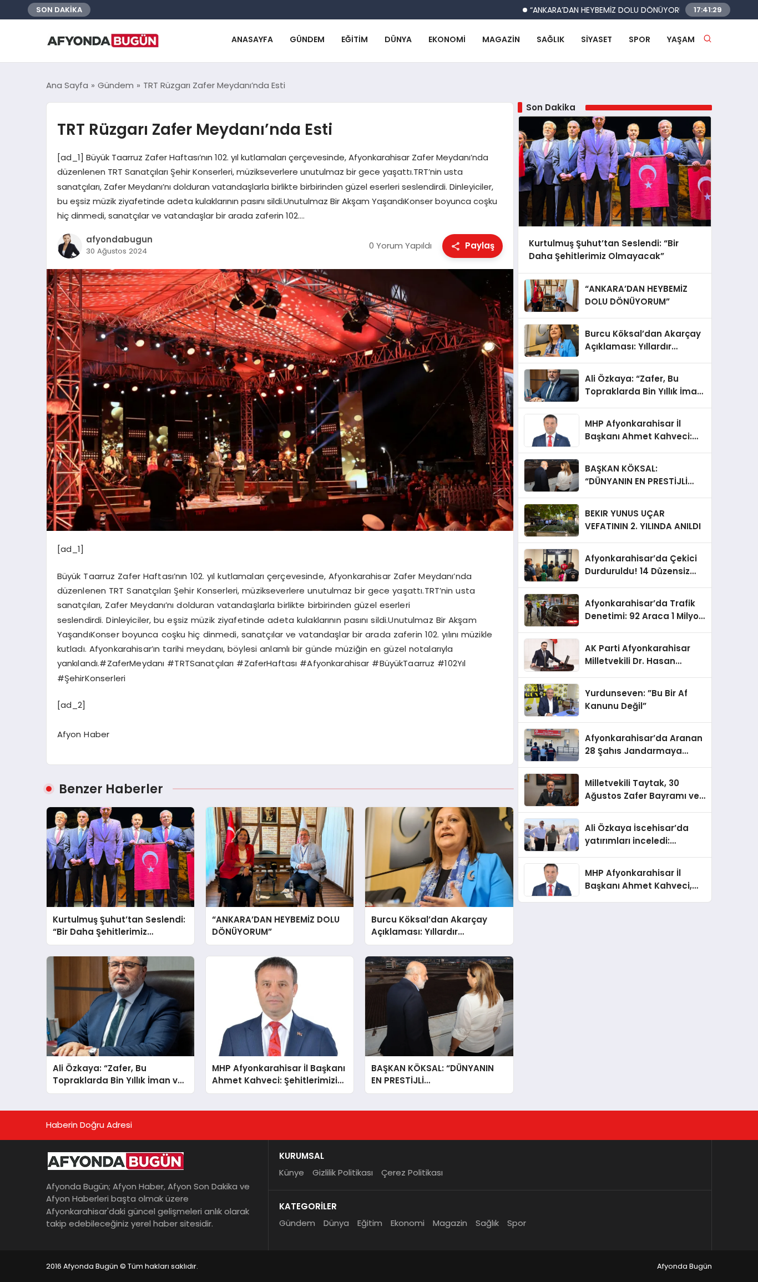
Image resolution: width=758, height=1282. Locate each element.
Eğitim (354, 39)
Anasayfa (252, 39)
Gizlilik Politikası (342, 1172)
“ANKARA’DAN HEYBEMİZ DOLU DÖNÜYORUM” (577, 10)
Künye (291, 1172)
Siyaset (596, 39)
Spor (639, 39)
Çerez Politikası (412, 1172)
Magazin (501, 39)
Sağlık (550, 39)
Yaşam (681, 39)
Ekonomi (447, 39)
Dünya (398, 39)
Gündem (307, 39)
